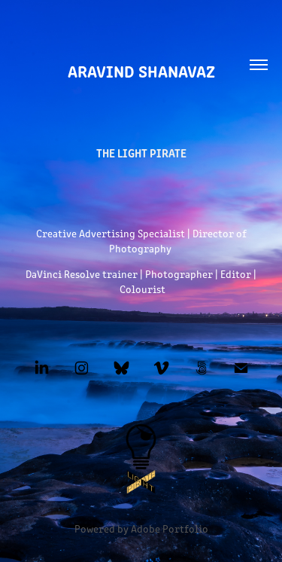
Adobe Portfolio (169, 528)
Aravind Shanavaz (141, 70)
